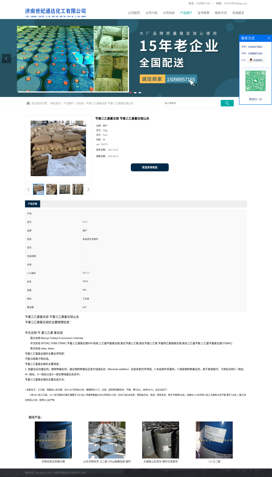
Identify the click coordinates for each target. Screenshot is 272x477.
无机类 (80, 103)
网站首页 (55, 103)
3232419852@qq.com (235, 3)
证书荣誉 (203, 12)
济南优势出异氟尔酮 (53, 461)
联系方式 (221, 12)
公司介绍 (151, 12)
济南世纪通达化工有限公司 (66, 472)
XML (83, 472)
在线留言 (238, 12)
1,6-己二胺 (214, 461)
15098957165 (203, 3)
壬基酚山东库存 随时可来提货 (160, 461)
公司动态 (169, 12)
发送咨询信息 (149, 167)
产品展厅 (186, 12)
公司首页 (134, 12)
